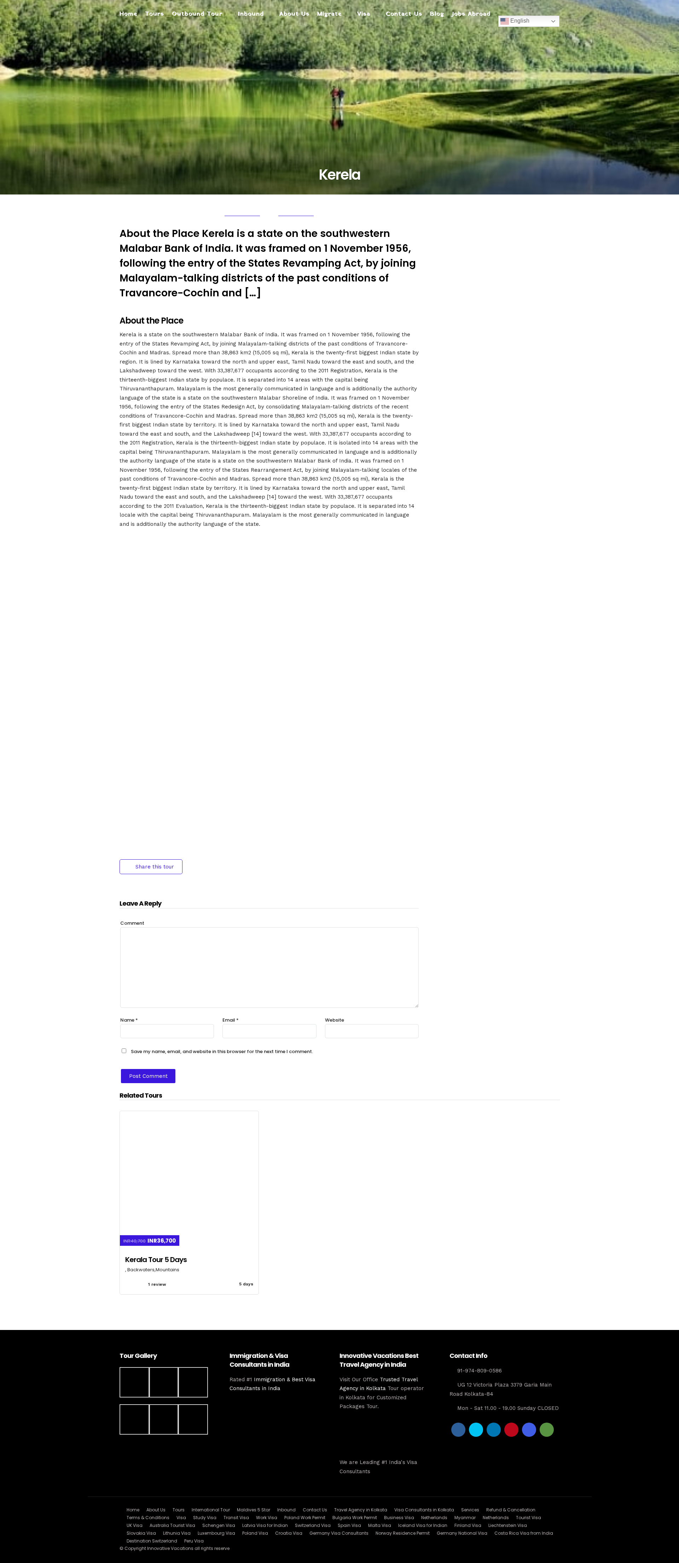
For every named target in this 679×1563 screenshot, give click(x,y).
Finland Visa (467, 1525)
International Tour (211, 1510)
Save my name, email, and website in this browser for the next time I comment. (222, 1051)
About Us (294, 14)
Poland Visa (255, 1533)
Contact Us (404, 14)
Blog (437, 14)
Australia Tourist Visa (172, 1525)
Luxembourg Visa (216, 1533)
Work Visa (266, 1518)
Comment (132, 923)
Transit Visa (236, 1518)
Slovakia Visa (141, 1533)
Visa (363, 14)
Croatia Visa (288, 1533)
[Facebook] (458, 1430)
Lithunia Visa (177, 1533)
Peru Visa (194, 1541)
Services (470, 1510)
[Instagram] (529, 1430)
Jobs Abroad (471, 14)
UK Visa (135, 1525)
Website (334, 1020)
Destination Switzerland (152, 1541)
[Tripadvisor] (547, 1430)
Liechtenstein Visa (507, 1525)
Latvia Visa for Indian (265, 1525)
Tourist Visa (528, 1518)
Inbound (251, 14)
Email (230, 1020)
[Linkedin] (494, 1430)
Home (128, 14)
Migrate (329, 14)
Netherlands (434, 1518)
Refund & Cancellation (510, 1510)
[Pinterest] (511, 1430)
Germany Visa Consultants (338, 1533)
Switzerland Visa (313, 1525)
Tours (154, 14)
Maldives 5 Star (253, 1510)
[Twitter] (476, 1430)
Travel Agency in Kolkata (360, 1510)
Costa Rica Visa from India (523, 1533)
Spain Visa (349, 1525)
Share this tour (154, 867)
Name (129, 1020)
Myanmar (465, 1518)
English (519, 21)
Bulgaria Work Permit (354, 1518)
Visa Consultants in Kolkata (424, 1510)
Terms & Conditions (148, 1518)
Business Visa (399, 1518)
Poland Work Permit (304, 1518)
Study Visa (204, 1518)
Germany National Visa (462, 1533)
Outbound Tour (197, 14)
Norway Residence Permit (403, 1533)
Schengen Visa (218, 1525)
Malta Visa (379, 1525)
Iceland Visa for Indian (422, 1525)
